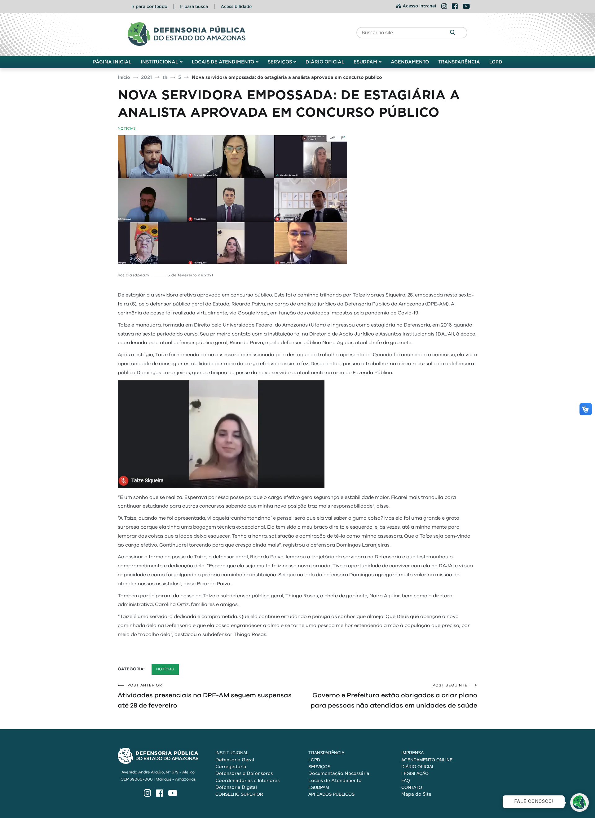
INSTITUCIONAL (159, 61)
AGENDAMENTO (410, 61)
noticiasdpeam (133, 275)
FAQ (405, 780)
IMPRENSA (412, 752)
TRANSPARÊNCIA (459, 61)
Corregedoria (230, 766)
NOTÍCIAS (127, 128)
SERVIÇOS (280, 61)
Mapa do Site (416, 794)
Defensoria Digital (236, 787)
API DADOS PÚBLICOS (331, 794)
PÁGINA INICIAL (112, 61)
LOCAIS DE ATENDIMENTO (223, 61)
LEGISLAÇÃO (415, 773)
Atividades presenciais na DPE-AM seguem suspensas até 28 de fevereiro (205, 696)
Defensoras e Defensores (244, 773)
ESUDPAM (365, 61)
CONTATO (411, 787)
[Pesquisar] (452, 33)
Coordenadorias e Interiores (247, 780)
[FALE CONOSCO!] (579, 802)
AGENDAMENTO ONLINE (426, 759)
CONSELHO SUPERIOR (239, 794)
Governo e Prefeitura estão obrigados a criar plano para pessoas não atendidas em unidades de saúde (394, 696)
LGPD (495, 61)
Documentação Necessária (338, 773)
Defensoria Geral (234, 759)
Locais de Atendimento (335, 780)
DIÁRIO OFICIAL (325, 61)
